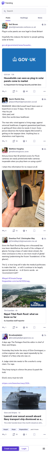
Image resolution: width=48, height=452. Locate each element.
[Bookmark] (34, 91)
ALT (41, 225)
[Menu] (44, 448)
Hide (40, 172)
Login (24, 449)
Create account (10, 449)
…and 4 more (34, 429)
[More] (44, 91)
